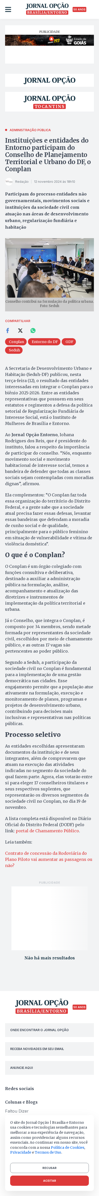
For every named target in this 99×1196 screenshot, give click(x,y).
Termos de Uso (48, 1152)
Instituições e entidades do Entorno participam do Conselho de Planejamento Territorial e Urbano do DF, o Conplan (48, 155)
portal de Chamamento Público (47, 830)
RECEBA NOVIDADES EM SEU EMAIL (37, 1049)
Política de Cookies (67, 1147)
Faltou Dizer (17, 1111)
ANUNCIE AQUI (21, 1068)
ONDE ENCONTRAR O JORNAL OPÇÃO (39, 1030)
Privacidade (20, 1152)
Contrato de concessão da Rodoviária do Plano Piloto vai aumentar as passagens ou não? (48, 859)
